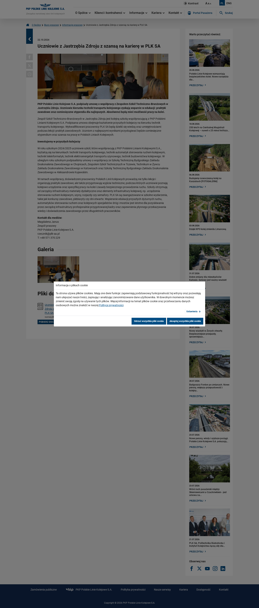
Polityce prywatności (111, 305)
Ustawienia (191, 311)
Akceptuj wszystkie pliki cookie (185, 321)
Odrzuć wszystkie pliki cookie (149, 321)
